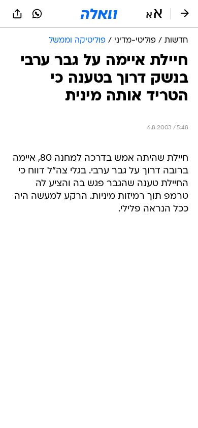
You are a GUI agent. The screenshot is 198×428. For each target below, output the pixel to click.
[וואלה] (99, 14)
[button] (154, 13)
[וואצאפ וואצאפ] (37, 14)
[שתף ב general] (17, 13)
